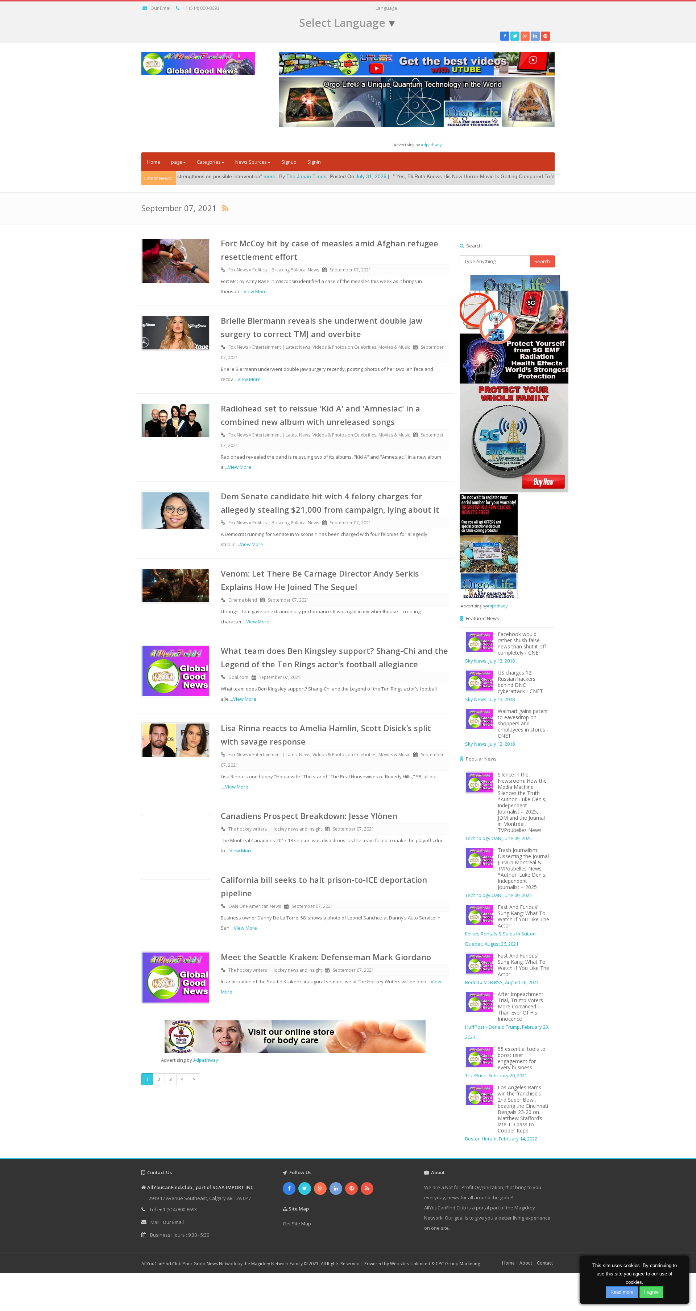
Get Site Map (297, 1223)
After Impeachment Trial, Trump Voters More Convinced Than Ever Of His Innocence (520, 1006)
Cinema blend (543, 176)
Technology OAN (483, 838)
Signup (289, 162)
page (176, 162)
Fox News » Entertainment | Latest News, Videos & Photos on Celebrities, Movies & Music (319, 347)
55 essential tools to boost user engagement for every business (522, 1058)
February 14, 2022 (518, 1138)
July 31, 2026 (299, 176)
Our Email (160, 8)
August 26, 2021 (501, 944)
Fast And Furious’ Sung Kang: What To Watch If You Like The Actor (523, 916)
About (525, 1263)
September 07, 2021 (350, 270)
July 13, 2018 (502, 660)
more (198, 176)
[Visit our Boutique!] (295, 1036)
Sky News (475, 660)
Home (153, 162)
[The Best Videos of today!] (417, 63)
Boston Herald (481, 1138)
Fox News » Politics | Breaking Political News (273, 270)
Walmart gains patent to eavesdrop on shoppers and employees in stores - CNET (523, 723)
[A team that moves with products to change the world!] (489, 545)
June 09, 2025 (518, 838)
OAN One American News (254, 906)
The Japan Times (234, 176)
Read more (621, 1292)
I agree (651, 1292)
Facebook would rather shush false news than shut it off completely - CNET (522, 643)
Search (542, 261)
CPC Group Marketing (458, 1264)
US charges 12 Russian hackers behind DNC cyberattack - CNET (520, 682)
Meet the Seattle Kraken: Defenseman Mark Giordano (326, 956)
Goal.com (238, 677)
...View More (253, 291)
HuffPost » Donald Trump (492, 1027)
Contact (545, 1263)
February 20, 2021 (508, 1075)
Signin (314, 162)
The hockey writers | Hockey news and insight (275, 829)
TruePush (475, 1075)
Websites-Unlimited (410, 1264)
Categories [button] (209, 162)
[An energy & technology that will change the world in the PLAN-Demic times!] (417, 101)
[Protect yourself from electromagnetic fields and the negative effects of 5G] (507, 383)
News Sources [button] (251, 162)
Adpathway (431, 144)
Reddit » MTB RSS (484, 982)
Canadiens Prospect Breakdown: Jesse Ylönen (309, 815)
